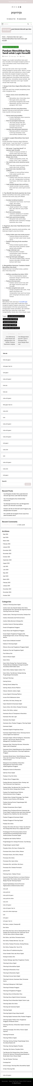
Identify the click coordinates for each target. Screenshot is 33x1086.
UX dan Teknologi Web (9, 1069)
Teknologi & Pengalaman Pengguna (12, 990)
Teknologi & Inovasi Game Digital (11, 976)
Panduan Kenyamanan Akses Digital (12, 807)
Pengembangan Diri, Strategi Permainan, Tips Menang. (17, 841)
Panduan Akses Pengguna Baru (11, 779)
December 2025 (7, 550)
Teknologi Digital (7, 1010)
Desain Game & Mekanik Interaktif (12, 640)
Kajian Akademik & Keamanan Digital (12, 704)
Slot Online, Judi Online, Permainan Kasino (14, 937)
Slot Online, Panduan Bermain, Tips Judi (13, 940)
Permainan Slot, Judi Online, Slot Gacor (13, 864)
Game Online (6, 660)
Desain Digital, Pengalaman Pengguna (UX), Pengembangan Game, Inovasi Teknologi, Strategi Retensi (15, 635)
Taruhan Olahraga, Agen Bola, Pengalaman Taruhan (16, 960)
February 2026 (6, 544)
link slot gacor (7, 360)
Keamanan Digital (7, 726)
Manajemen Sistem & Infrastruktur (12, 769)
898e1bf (6, 56)
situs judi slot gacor (8, 895)
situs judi (5, 889)
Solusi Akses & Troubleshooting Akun (12, 950)
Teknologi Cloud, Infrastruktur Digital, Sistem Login (16, 1000)
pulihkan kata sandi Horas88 (11, 328)
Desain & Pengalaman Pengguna (11, 627)
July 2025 (5, 566)
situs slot (5, 411)
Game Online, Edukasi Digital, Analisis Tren (14, 670)
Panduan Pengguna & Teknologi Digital (13, 820)
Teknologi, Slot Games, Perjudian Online (13, 1049)
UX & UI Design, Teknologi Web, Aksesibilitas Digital (16, 1065)
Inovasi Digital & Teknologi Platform (12, 694)
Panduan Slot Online (8, 823)
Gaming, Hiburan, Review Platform (11, 687)
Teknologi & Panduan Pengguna (11, 987)
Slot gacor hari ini (7, 404)
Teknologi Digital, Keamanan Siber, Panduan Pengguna (17, 1016)
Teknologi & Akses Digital (9, 963)
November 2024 (7, 592)
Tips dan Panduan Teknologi (10, 1059)
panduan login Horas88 (10, 325)
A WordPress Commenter (10, 525)
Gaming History (7, 681)
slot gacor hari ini (7, 366)
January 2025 (6, 585)
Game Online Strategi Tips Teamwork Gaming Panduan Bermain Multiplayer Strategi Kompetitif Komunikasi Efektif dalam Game (15, 664)
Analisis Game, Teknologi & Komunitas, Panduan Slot (16, 614)
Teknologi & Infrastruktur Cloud (11, 969)
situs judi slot (6, 892)
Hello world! (22, 525)
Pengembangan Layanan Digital (11, 845)
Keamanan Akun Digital (9, 720)
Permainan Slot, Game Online (10, 861)
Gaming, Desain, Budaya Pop (10, 684)
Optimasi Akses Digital (9, 772)
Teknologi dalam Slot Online (10, 1003)
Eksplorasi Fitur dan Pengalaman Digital (13, 650)
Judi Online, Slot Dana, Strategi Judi (12, 700)
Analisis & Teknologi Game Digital (12, 604)
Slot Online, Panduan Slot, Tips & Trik (12, 947)
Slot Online (6, 927)
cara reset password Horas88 (16, 316)
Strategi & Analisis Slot (9, 956)
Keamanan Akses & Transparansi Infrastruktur (15, 713)
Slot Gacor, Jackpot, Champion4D (11, 924)
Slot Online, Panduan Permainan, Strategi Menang (15, 944)
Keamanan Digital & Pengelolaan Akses (13, 729)
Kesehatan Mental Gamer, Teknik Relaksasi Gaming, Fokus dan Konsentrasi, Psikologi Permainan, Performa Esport (16, 757)
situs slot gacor (7, 379)
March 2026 (6, 540)
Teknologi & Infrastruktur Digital (11, 973)
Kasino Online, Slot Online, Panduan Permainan (15, 707)
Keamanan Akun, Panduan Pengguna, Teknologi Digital (17, 723)
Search (4, 481)
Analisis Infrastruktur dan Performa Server (14, 617)
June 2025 (5, 569)
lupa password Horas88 (10, 322)
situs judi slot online (8, 898)
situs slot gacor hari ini (9, 908)
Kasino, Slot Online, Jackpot (10, 710)
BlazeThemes (17, 1083)
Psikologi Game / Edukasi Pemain (12, 874)
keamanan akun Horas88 (10, 319)
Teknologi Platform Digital (10, 1038)
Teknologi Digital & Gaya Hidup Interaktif (13, 1013)
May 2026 (5, 534)
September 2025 (7, 560)
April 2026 (5, 537)
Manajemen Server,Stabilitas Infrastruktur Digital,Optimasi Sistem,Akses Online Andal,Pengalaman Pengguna (13, 764)
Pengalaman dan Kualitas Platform (12, 838)
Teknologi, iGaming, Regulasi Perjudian (13, 1046)
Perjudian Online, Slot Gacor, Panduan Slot (14, 848)
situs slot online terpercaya (10, 911)
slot (4, 417)
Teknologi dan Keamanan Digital (11, 1007)
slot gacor (5, 372)
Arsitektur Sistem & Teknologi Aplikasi (13, 624)
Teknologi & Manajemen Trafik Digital (12, 984)
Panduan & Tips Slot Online (10, 776)
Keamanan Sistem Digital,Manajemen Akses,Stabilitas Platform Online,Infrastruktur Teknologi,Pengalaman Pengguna (17, 751)
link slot (5, 385)
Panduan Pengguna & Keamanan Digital (13, 817)
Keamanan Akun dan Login (10, 47)
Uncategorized (7, 1062)
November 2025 (7, 553)
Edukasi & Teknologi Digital (10, 644)
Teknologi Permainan (8, 1034)
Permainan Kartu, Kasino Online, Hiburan (13, 851)
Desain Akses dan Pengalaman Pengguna (13, 630)
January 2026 (6, 547)
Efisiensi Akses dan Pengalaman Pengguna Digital (16, 647)
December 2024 (7, 589)
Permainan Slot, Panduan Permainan (12, 867)
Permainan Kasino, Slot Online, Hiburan (13, 854)
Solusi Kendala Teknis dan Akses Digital (13, 953)
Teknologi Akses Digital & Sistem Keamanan (14, 997)
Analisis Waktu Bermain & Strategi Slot (13, 621)
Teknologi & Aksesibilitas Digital (11, 966)
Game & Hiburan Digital (9, 656)
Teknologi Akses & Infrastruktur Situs (12, 994)
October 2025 (6, 557)
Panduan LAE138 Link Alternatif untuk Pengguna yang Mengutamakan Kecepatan (16, 1)
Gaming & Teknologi (8, 678)
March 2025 (6, 579)
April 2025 (5, 576)
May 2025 (5, 573)
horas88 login (23, 302)
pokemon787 (6, 870)
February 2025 (6, 582)
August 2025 (6, 563)
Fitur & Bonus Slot (7, 653)
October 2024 (6, 595)
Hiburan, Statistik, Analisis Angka (11, 691)
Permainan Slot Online (9, 858)
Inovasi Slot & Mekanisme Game (11, 697)
